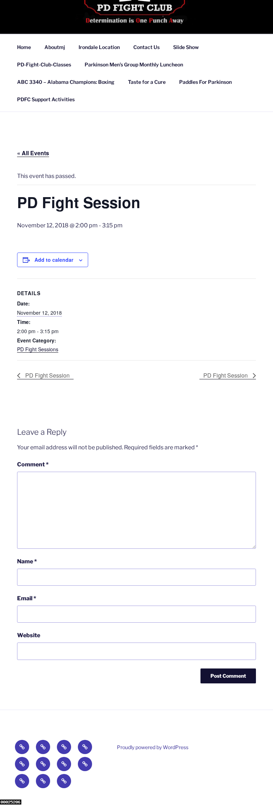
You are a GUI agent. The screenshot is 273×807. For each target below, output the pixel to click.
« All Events (33, 153)
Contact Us (146, 47)
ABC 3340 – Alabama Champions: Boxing (65, 82)
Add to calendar (53, 259)
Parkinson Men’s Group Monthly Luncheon (134, 64)
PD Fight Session (47, 375)
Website (28, 635)
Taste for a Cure (147, 82)
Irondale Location (99, 47)
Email (26, 598)
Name (27, 561)
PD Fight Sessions (37, 349)
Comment (33, 464)
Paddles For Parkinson (205, 82)
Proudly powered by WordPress (152, 747)
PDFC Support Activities (46, 99)
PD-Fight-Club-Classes (44, 64)
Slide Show (186, 47)
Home (24, 47)
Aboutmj (54, 47)
